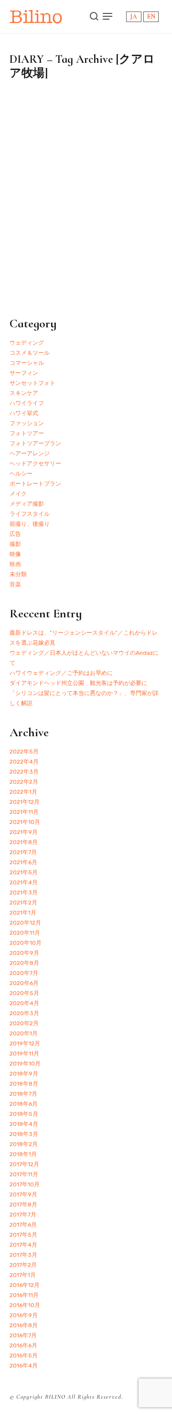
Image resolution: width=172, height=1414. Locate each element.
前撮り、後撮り (30, 524)
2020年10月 (26, 942)
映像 (15, 554)
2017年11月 (24, 1174)
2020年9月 (24, 953)
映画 (15, 564)
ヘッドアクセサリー (35, 463)
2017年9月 (23, 1194)
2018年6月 (24, 1104)
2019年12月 (25, 1043)
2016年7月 (23, 1335)
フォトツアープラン (35, 443)
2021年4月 (24, 882)
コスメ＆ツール (30, 352)
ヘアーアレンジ (30, 453)
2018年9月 (24, 1073)
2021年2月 (23, 902)
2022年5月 (24, 751)
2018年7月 (23, 1093)
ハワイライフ (27, 403)
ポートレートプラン (35, 483)
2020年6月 (24, 983)
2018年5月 (24, 1114)
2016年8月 (24, 1325)
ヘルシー (21, 473)
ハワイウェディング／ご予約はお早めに (61, 673)
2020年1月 (24, 1033)
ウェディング (27, 342)
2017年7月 (23, 1214)
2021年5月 (24, 872)
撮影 (15, 544)
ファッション (27, 423)
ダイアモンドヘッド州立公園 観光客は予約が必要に (78, 683)
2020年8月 (24, 963)
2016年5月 (24, 1355)
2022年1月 (23, 791)
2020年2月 (24, 1023)
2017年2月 (23, 1265)
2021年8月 (24, 842)
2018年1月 (23, 1154)
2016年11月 (24, 1295)
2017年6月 (23, 1224)
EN (151, 16)
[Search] (94, 16)
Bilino (36, 16)
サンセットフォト (32, 383)
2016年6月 (23, 1345)
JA (133, 16)
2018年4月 (24, 1124)
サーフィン (24, 373)
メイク (18, 493)
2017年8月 (23, 1204)
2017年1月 (23, 1275)
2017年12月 (24, 1164)
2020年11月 (25, 932)
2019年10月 (25, 1063)
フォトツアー (27, 433)
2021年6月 (23, 862)
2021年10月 (25, 822)
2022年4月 (24, 761)
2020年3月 (24, 1013)
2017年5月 (23, 1234)
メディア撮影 (27, 503)
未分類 (18, 574)
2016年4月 (24, 1365)
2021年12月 (25, 802)
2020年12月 (25, 922)
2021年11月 (24, 812)
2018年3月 (24, 1134)
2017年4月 (23, 1244)
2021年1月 (23, 912)
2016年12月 (25, 1285)
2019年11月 (24, 1053)
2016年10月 (25, 1305)
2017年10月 (25, 1184)
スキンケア (24, 393)
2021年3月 (24, 892)
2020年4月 (24, 1003)
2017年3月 (23, 1255)
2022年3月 (24, 771)
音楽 (15, 584)
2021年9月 (24, 832)
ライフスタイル (30, 513)
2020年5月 (24, 993)
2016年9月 (24, 1315)
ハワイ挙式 (24, 413)
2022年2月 (24, 781)
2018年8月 (24, 1083)
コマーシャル (27, 362)
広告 (15, 534)
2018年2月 (24, 1144)
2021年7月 (23, 852)
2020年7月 (24, 973)
